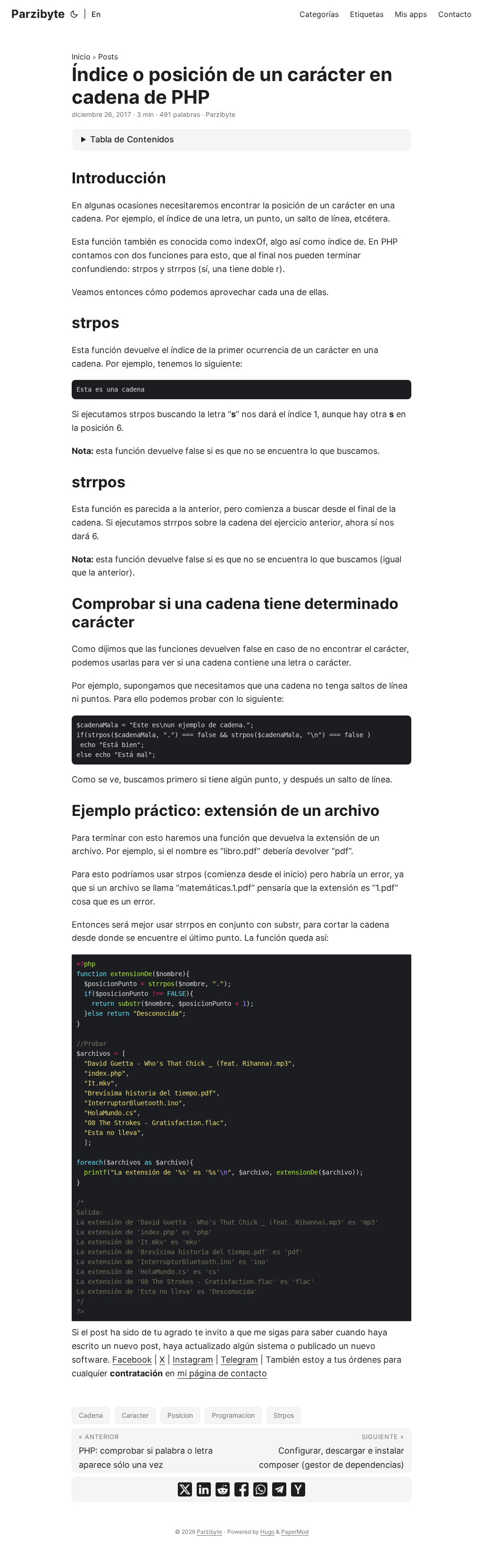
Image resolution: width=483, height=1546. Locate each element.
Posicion (180, 1415)
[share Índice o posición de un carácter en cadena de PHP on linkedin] (204, 1489)
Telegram (239, 1360)
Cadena (91, 1415)
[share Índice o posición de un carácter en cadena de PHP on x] (185, 1489)
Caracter (135, 1415)
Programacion (233, 1415)
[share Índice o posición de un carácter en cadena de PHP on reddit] (223, 1489)
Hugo (267, 1531)
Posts (108, 56)
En (96, 14)
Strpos (284, 1415)
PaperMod (294, 1531)
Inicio (81, 56)
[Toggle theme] (74, 14)
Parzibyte (38, 14)
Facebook (132, 1360)
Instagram (193, 1360)
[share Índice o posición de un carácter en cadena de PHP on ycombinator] (298, 1489)
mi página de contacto (222, 1373)
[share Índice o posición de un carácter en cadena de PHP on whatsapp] (260, 1489)
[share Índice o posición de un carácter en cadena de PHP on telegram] (279, 1489)
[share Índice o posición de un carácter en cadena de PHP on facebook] (241, 1489)
